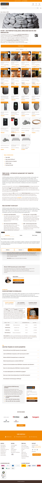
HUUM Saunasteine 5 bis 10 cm (25, 128)
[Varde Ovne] (6, 421)
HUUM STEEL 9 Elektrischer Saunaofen (25, 62)
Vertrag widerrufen (36, 454)
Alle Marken (21, 425)
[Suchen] (37, 8)
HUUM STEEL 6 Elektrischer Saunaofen (5, 112)
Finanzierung (3, 453)
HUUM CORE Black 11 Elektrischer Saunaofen (35, 79)
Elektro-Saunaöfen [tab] (9, 303)
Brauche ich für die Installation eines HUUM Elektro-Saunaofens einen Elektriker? (18, 364)
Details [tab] (21, 235)
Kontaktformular (35, 445)
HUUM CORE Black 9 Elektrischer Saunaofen (36, 62)
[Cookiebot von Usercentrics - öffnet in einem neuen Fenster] (36, 232)
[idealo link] (16, 454)
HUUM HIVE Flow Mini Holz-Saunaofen (15, 62)
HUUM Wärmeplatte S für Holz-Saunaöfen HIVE (15, 145)
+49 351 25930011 (38, 446)
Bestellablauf (3, 445)
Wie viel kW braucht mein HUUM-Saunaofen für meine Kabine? (15, 350)
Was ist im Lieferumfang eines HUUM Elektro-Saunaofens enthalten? (16, 368)
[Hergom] (35, 417)
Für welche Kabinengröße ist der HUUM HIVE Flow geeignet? (14, 371)
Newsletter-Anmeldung (15, 452)
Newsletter (34, 451)
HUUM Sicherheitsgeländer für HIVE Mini (36, 128)
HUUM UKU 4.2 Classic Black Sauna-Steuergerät (15, 112)
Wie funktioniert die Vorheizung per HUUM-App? (12, 378)
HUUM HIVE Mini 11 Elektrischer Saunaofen (5, 79)
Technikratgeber (14, 445)
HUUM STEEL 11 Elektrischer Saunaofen (15, 79)
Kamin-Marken (13, 449)
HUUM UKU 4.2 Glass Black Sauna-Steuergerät (4, 128)
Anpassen (20, 249)
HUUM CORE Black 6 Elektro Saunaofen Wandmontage (5, 97)
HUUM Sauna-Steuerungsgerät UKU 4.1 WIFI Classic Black (15, 128)
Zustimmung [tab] (7, 235)
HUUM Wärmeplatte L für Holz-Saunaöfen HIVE (25, 145)
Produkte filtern (21, 46)
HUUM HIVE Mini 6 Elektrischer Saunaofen (36, 97)
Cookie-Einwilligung (25, 456)
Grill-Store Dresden (24, 446)
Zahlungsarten (3, 446)
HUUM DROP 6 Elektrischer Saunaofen (25, 97)
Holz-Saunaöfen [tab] (21, 303)
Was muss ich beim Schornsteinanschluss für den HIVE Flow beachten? (16, 375)
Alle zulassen (34, 249)
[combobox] (18, 8)
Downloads (13, 446)
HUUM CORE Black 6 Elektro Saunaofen (15, 97)
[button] (8, 323)
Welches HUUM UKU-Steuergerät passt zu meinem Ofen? (14, 357)
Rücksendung (3, 452)
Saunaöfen (19, 197)
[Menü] (40, 8)
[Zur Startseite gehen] (5, 4)
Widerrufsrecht (24, 453)
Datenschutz (23, 452)
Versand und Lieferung (5, 449)
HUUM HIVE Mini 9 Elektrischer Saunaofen (5, 62)
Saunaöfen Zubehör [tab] (33, 303)
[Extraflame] (16, 417)
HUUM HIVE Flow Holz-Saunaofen (26, 78)
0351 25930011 (32, 398)
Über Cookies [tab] (34, 235)
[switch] (3, 477)
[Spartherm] (16, 421)
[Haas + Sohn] (6, 417)
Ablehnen (7, 249)
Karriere (22, 449)
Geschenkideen (3, 455)
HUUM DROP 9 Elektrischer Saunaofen (35, 112)
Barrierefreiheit (24, 455)
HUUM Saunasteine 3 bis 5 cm (5, 145)
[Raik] (26, 417)
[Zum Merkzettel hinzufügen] (9, 53)
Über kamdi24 (23, 445)
